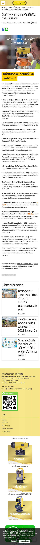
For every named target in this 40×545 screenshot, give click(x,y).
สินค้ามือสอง (6, 426)
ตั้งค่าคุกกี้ (14, 541)
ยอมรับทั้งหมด (25, 541)
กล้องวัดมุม (29, 264)
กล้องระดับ (21, 264)
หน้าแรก (4, 420)
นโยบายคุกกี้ (10, 538)
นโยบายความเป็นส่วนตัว (26, 535)
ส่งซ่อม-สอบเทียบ (7, 429)
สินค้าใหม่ (5, 423)
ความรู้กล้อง (6, 431)
